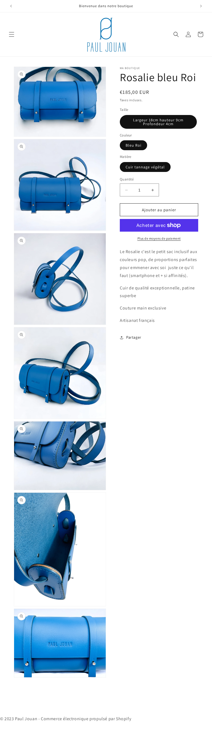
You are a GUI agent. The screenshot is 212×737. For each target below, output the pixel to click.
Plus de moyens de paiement (159, 238)
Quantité (127, 179)
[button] (12, 34)
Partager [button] (133, 337)
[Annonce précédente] (11, 6)
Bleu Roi (133, 145)
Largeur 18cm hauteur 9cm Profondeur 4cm (158, 121)
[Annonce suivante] (201, 6)
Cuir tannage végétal (145, 167)
